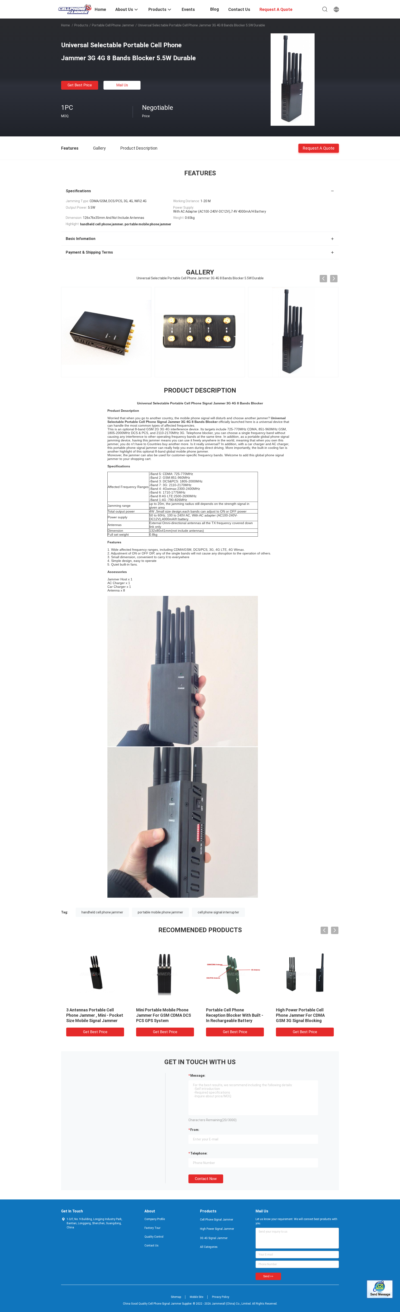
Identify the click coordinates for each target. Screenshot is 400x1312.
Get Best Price (80, 85)
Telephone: (198, 1153)
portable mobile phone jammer (160, 912)
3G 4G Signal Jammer (214, 1238)
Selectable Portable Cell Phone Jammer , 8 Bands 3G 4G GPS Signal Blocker (162, 1015)
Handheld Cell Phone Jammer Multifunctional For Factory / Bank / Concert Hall (94, 1015)
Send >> (268, 1276)
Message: (197, 1075)
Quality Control (153, 1236)
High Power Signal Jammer (217, 1228)
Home (65, 25)
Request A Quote (318, 147)
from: (194, 1130)
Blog (214, 9)
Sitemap (176, 1297)
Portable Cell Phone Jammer (113, 25)
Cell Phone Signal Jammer (216, 1219)
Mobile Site (196, 1297)
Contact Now (206, 1179)
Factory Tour (152, 1228)
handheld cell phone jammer (102, 912)
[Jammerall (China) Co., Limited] (75, 9)
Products (81, 25)
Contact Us (151, 1245)
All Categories (209, 1247)
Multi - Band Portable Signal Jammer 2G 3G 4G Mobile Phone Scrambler (232, 1015)
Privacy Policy (220, 1297)
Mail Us (122, 85)
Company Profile (154, 1219)
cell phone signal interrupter (218, 912)
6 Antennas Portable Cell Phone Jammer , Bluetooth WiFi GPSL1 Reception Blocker (305, 1015)
